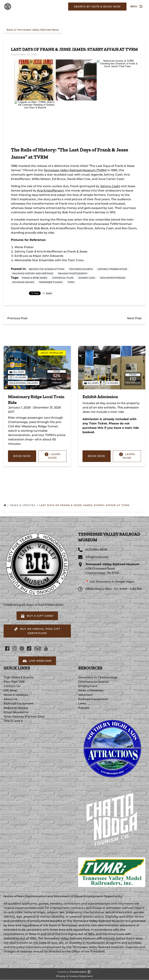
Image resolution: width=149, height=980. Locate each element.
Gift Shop (10, 690)
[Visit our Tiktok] (29, 648)
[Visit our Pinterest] (22, 648)
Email (49, 293)
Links (82, 703)
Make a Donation (90, 690)
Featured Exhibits (80, 269)
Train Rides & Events (18, 677)
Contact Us (12, 686)
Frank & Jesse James (34, 277)
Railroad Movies (23, 282)
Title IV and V (13, 721)
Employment (88, 686)
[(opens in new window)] (111, 716)
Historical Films (62, 277)
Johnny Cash (109, 186)
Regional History (16, 708)
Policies (83, 708)
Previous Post (17, 318)
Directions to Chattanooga (98, 677)
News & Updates (23, 505)
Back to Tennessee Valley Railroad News (33, 29)
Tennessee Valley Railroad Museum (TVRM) (75, 170)
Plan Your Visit (14, 681)
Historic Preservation (112, 269)
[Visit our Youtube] (46, 648)
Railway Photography (72, 273)
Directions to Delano (93, 681)
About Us (10, 699)
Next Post (134, 318)
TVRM (71, 282)
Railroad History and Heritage (32, 273)
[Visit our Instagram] (14, 648)
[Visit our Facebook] (7, 648)
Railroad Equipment (19, 703)
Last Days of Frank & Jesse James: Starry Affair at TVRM (84, 505)
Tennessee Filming (51, 282)
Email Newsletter (16, 712)
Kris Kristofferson (50, 190)
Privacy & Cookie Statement (74, 976)
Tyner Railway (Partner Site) (24, 716)
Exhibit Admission (100, 396)
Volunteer (85, 695)
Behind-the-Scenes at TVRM (46, 269)
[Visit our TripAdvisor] (37, 648)
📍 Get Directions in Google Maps (109, 581)
